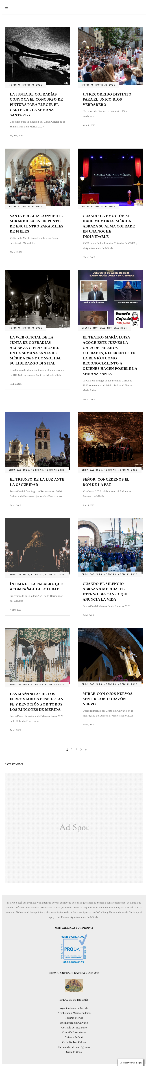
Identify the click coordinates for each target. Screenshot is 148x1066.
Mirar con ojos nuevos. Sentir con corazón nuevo (108, 699)
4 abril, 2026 (88, 505)
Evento (87, 328)
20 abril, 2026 (16, 252)
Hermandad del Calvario (74, 1022)
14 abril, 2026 (89, 399)
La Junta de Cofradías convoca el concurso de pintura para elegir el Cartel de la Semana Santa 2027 (36, 104)
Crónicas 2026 (19, 470)
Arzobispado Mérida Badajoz (74, 1012)
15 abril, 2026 (15, 384)
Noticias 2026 (32, 85)
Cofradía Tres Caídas (74, 1042)
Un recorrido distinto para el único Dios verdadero (107, 99)
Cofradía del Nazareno (74, 1027)
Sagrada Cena (74, 1051)
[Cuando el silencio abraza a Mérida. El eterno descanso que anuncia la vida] (110, 546)
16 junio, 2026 (89, 125)
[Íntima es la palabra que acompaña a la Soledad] (37, 546)
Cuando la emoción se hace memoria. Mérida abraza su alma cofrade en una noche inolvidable (109, 226)
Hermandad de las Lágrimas (74, 1047)
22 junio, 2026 (16, 135)
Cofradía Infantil (74, 1037)
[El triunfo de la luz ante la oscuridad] (37, 441)
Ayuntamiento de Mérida (74, 1008)
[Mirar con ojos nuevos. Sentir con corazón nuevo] (110, 656)
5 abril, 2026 (15, 505)
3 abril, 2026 (88, 615)
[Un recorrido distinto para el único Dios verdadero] (110, 56)
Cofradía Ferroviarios (74, 1032)
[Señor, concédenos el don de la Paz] (110, 441)
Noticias (15, 85)
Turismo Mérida (74, 1017)
